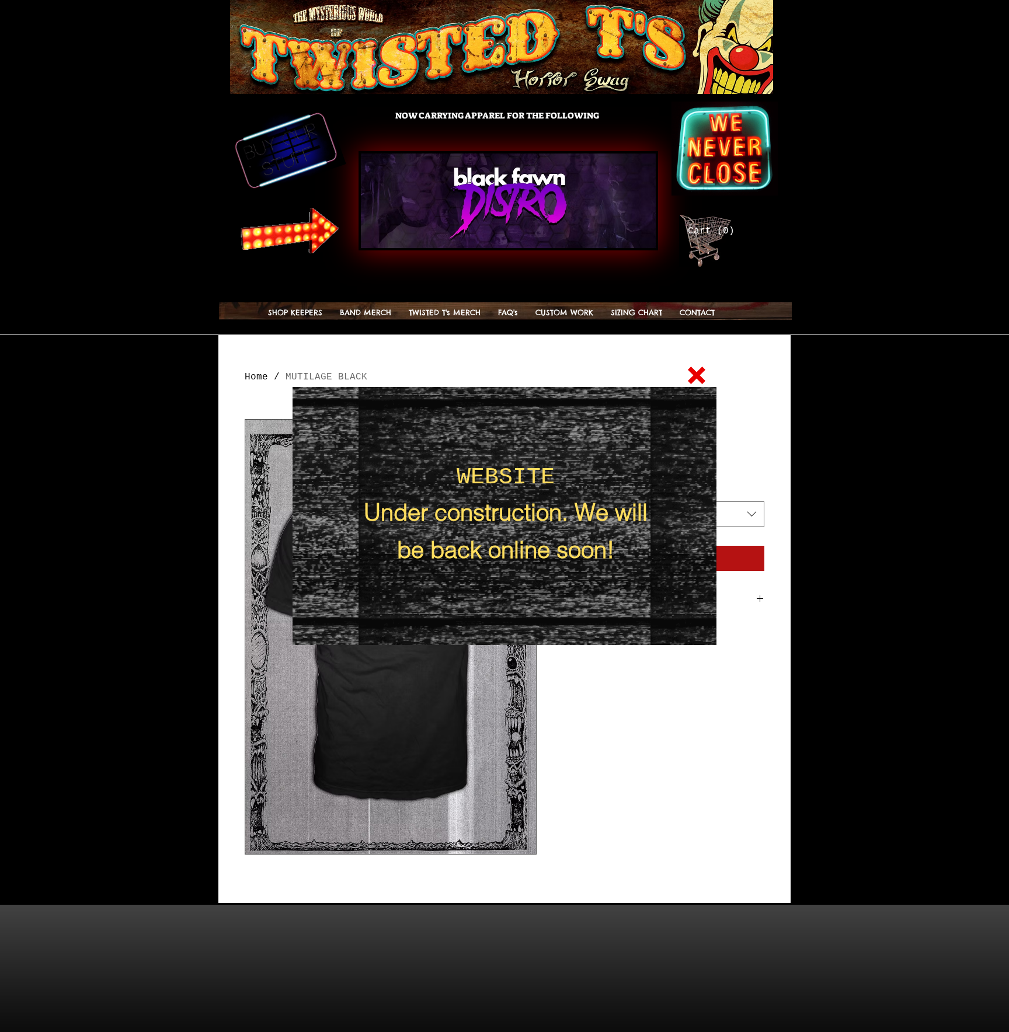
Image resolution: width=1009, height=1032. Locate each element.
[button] (696, 375)
